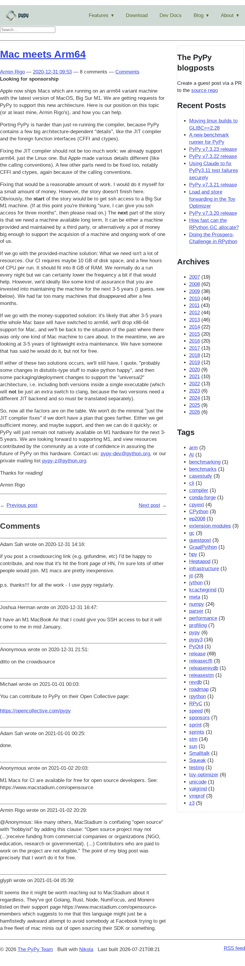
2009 (194, 291)
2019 (194, 362)
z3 (192, 803)
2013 (194, 320)
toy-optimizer (203, 775)
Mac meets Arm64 (43, 54)
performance (203, 618)
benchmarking (204, 462)
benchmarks (203, 469)
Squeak (197, 760)
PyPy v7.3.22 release (213, 156)
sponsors (199, 717)
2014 (194, 327)
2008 (194, 284)
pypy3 (196, 640)
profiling (198, 625)
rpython (197, 696)
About (227, 15)
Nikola (86, 949)
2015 (194, 334)
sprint (195, 725)
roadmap (199, 689)
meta (194, 597)
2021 (194, 376)
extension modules (210, 526)
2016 (194, 341)
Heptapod (199, 561)
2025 (194, 405)
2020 (194, 369)
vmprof (197, 796)
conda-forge (202, 497)
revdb (195, 682)
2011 (194, 305)
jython (196, 582)
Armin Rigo (12, 72)
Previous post (22, 505)
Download (137, 15)
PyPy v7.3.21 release (213, 185)
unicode (197, 782)
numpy (196, 604)
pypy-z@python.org (64, 461)
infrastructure (204, 568)
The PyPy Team (35, 949)
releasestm (201, 675)
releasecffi (200, 661)
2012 (194, 312)
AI (191, 455)
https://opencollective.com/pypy (35, 711)
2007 (194, 277)
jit (191, 576)
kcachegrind (202, 590)
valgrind (198, 789)
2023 (194, 391)
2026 (194, 412)
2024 (194, 398)
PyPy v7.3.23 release (213, 149)
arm (193, 447)
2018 (194, 355)
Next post (149, 505)
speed (196, 711)
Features (98, 15)
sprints (196, 732)
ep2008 (197, 519)
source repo (204, 90)
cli (191, 483)
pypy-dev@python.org (125, 453)
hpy (193, 554)
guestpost (200, 540)
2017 (194, 348)
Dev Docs (171, 15)
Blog (198, 15)
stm (193, 739)
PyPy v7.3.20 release (213, 213)
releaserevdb (203, 668)
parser (196, 611)
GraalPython (203, 547)
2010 (194, 298)
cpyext (196, 504)
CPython (198, 511)
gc (192, 533)
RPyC (195, 703)
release (197, 654)
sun (193, 746)
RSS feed (234, 948)
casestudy (200, 476)
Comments (127, 72)
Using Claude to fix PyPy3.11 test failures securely (213, 171)
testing (196, 767)
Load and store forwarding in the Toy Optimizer (212, 199)
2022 (194, 384)
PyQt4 (196, 646)
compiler (198, 490)
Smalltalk (199, 753)
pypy (194, 632)
